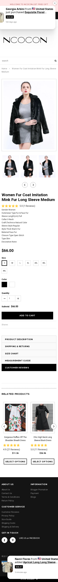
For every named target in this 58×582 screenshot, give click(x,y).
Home (4, 69)
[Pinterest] (13, 540)
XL (28, 263)
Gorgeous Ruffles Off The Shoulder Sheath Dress (15, 439)
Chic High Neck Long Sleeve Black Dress (43, 439)
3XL (43, 263)
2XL (36, 263)
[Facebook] (4, 540)
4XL (4, 271)
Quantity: (6, 293)
